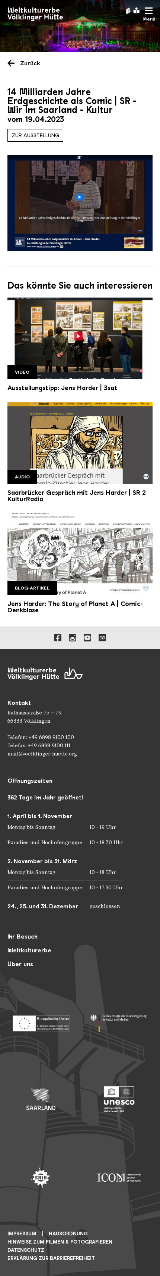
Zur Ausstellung (35, 135)
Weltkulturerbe (29, 950)
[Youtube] (87, 637)
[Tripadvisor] (102, 637)
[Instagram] (72, 637)
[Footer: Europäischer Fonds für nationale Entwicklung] (40, 1021)
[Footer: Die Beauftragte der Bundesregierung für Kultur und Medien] (119, 1021)
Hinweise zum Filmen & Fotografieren (59, 1242)
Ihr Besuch (22, 936)
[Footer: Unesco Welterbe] (119, 1099)
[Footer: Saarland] (40, 1099)
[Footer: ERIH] (40, 1177)
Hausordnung (68, 1233)
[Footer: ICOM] (119, 1177)
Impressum (21, 1233)
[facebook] (57, 637)
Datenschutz (25, 1250)
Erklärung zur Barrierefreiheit (51, 1258)
